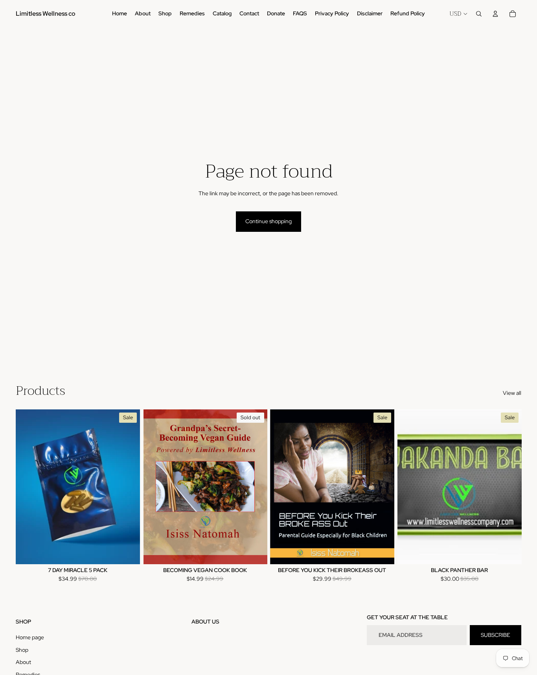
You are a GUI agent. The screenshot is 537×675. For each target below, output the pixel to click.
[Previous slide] (409, 486)
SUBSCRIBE (495, 634)
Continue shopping (268, 221)
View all (512, 392)
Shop (22, 649)
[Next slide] (509, 486)
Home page (30, 637)
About (23, 662)
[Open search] (478, 13)
